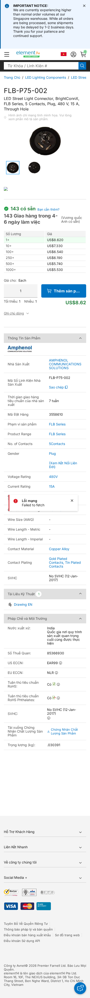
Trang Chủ (12, 77)
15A (52, 486)
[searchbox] (41, 66)
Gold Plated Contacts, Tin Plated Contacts (65, 562)
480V (53, 477)
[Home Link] (37, 54)
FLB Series (57, 424)
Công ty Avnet (14, 965)
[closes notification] (84, 5)
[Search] (82, 66)
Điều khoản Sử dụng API (22, 941)
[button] (7, 54)
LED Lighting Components (45, 77)
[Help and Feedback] (80, 988)
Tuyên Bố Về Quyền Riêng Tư (26, 924)
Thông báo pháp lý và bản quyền (28, 929)
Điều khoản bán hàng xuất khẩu (27, 935)
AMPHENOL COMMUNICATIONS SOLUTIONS (65, 364)
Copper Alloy (59, 549)
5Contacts (57, 444)
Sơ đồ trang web (67, 935)
